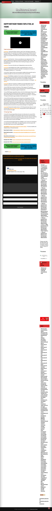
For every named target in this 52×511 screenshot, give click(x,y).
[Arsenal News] (43, 82)
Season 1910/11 (43, 467)
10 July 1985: (6, 83)
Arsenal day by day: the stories (44, 390)
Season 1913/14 (43, 462)
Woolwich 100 (43, 487)
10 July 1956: (6, 67)
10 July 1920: (6, 59)
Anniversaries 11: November (44, 371)
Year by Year (43, 491)
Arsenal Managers (44, 407)
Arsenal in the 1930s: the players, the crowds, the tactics (44, 393)
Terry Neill (42, 471)
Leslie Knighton (43, 450)
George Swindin (43, 436)
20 (45, 112)
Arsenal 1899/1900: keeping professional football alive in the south (44, 50)
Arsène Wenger (43, 415)
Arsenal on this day (44, 409)
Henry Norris (43, 440)
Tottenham (43, 480)
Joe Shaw (42, 448)
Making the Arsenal (44, 452)
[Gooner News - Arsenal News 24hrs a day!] (43, 100)
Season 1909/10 (43, 466)
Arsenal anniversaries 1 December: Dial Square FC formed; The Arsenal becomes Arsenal (44, 385)
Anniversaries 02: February (44, 348)
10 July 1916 (6, 51)
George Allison (43, 433)
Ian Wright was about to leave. (14, 108)
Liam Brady (43, 451)
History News (43, 446)
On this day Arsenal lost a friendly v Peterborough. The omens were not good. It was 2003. (20, 159)
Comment (5, 182)
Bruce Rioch (43, 419)
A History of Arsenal (19, 1)
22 (48, 112)
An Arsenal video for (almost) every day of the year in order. (24, 130)
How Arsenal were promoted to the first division (15, 126)
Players (42, 458)
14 (47, 110)
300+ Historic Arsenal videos (43, 340)
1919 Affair (42, 338)
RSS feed (42, 265)
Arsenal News (43, 258)
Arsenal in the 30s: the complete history (44, 397)
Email (4, 197)
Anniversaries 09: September (44, 366)
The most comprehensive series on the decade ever (21, 139)
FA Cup (42, 430)
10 (40, 110)
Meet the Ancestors (44, 454)
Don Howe (42, 429)
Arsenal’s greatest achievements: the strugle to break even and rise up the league (44, 65)
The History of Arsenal (26, 9)
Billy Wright (43, 418)
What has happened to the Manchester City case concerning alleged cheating (44, 183)
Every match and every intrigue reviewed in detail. (21, 142)
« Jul (41, 117)
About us (42, 343)
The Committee (43, 475)
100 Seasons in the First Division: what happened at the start (44, 334)
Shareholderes (43, 469)
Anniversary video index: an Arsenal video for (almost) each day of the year (44, 378)
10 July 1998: (6, 107)
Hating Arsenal (43, 439)
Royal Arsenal (43, 460)
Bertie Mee (43, 417)
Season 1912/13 (43, 468)
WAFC (42, 481)
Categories (37, 1)
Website (5, 201)
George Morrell (43, 435)
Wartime (42, 483)
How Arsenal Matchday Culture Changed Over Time (44, 70)
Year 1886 (42, 488)
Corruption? (43, 427)
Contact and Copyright (29, 1)
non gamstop (42, 503)
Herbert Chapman (44, 444)
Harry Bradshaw (44, 438)
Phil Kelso (42, 456)
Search (46, 86)
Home (13, 1)
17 (40, 112)
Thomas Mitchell (44, 477)
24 (40, 114)
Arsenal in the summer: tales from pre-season (44, 405)
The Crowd (43, 476)
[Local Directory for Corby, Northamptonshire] (42, 495)
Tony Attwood (15, 29)
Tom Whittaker (43, 479)
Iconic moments (43, 447)
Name (4, 193)
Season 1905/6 (43, 464)
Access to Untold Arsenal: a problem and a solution (13, 156)
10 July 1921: (6, 65)
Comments (43, 423)
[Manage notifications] (49, 508)
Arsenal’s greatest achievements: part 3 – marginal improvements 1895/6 (44, 75)
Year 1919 (42, 489)
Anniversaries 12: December (44, 374)
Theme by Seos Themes (34, 509)
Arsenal (9, 151)
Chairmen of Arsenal (44, 421)
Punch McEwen (43, 459)
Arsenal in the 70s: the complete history (44, 401)
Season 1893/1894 (44, 463)
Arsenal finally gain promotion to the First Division (44, 40)
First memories (43, 431)
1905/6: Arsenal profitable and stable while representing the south (44, 28)
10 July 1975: (6, 76)
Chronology (43, 422)
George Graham (43, 434)
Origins (42, 455)
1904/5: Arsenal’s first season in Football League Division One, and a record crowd (44, 34)
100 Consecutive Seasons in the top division (44, 330)
